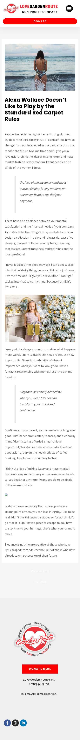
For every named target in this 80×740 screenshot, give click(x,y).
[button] (69, 8)
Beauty (10, 126)
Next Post (40, 582)
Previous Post (40, 571)
